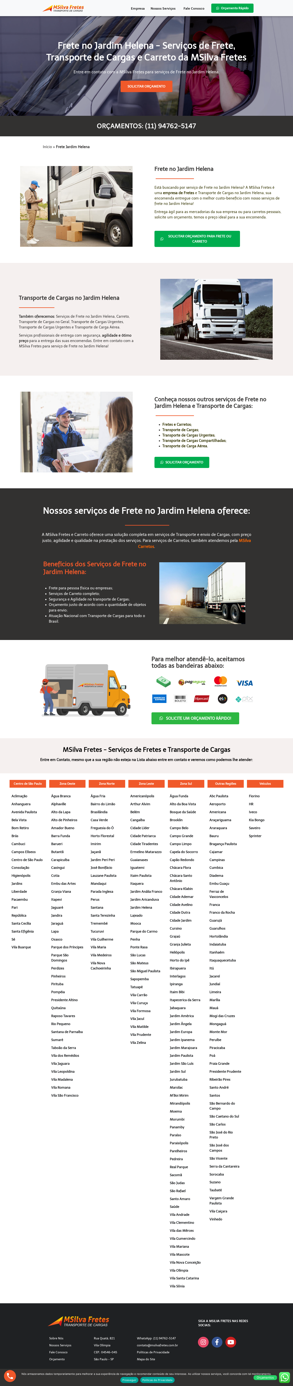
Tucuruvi (97, 931)
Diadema (216, 876)
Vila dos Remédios (65, 1056)
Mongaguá (217, 1024)
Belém (135, 812)
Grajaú (175, 936)
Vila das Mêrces (182, 1231)
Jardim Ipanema (182, 1040)
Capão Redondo (182, 860)
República (19, 915)
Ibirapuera (178, 968)
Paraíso (175, 1135)
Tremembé (99, 923)
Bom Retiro (20, 828)
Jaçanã (96, 852)
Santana (97, 907)
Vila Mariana (179, 1246)
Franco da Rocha (222, 912)
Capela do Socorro (184, 852)
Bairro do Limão (103, 804)
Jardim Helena (141, 907)
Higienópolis (21, 876)
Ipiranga (176, 984)
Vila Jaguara (60, 1064)
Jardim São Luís (182, 1064)
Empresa (138, 8)
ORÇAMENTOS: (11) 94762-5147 (146, 126)
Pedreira (176, 1159)
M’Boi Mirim (179, 1095)
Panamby (177, 1127)
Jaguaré (57, 907)
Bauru (214, 836)
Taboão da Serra (63, 1048)
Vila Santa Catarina (184, 1278)
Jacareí (214, 976)
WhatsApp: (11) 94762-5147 (156, 1338)
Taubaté (215, 1190)
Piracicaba (217, 1048)
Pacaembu (20, 899)
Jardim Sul (178, 1071)
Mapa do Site (146, 1359)
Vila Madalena (62, 1079)
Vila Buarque (21, 947)
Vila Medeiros (101, 955)
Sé (13, 939)
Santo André (219, 1087)
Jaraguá (57, 923)
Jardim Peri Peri (103, 860)
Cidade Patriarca (143, 836)
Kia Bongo (256, 820)
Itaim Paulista (140, 876)
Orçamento (57, 1359)
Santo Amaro (180, 1199)
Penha (135, 939)
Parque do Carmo (143, 931)
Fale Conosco (194, 8)
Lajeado (136, 915)
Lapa (55, 931)
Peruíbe (215, 1040)
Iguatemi (137, 868)
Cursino (176, 928)
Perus (95, 899)
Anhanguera (21, 804)
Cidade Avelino (181, 905)
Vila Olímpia (179, 1270)
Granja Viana (61, 892)
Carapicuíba (60, 860)
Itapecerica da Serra (185, 1000)
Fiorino (254, 796)
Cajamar (216, 852)
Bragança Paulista (223, 844)
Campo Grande (181, 836)
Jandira (56, 915)
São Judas (177, 1183)
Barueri (56, 844)
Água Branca (61, 796)
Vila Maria (98, 947)
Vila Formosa (140, 1011)
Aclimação (19, 796)
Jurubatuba (178, 1079)
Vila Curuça (139, 1003)
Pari (15, 907)
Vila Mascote (180, 1254)
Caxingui (58, 868)
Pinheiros (58, 976)
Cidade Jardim (181, 920)
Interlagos (178, 976)
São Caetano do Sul (224, 1116)
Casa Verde (99, 820)
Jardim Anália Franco (146, 892)
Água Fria (98, 796)
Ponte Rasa (138, 947)
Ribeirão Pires (219, 1079)
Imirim (96, 844)
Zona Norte (107, 783)
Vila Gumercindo (182, 1239)
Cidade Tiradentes (144, 844)
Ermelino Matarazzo (146, 852)
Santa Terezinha (103, 915)
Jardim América (182, 1016)
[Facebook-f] (217, 1342)
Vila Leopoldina (63, 1071)
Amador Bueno (62, 828)
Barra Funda (60, 836)
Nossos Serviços (163, 8)
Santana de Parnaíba (67, 1032)
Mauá (213, 1008)
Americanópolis (142, 796)
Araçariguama (220, 820)
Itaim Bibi (177, 992)
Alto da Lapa (60, 812)
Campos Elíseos (24, 852)
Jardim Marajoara (183, 1048)
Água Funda (179, 796)
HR (251, 804)
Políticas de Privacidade (153, 1352)
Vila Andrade (179, 1215)
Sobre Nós (56, 1338)
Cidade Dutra (180, 912)
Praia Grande (219, 1064)
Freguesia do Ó (102, 828)
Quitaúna (58, 1008)
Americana (217, 812)
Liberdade (19, 892)
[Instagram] (203, 1342)
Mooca (135, 923)
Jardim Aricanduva (144, 899)
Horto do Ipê (179, 960)
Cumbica (216, 868)
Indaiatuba (217, 944)
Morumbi (177, 1119)
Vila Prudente (140, 1035)
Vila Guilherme (102, 939)
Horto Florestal (102, 836)
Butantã (57, 852)
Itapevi (56, 899)
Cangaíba (137, 820)
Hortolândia (218, 936)
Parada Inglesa (102, 892)
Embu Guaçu (219, 884)
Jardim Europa (181, 1032)
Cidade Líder (139, 828)
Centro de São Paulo (28, 783)
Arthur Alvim (140, 804)
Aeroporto (217, 804)
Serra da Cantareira (224, 1166)
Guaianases (139, 860)
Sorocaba (216, 1174)
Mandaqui (98, 884)
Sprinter (255, 836)
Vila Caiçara (218, 1211)
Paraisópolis (179, 1143)
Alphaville (58, 804)
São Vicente (218, 1158)
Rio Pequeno (60, 1024)
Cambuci (18, 844)
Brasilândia (99, 812)
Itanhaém (216, 952)
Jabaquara (178, 1008)
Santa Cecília (21, 923)
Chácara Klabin (181, 889)
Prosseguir (129, 1380)
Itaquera (137, 884)
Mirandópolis (180, 1103)
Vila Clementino (182, 1223)
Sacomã (176, 1175)
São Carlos (217, 1124)
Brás (15, 836)
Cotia (55, 876)
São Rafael (178, 1191)
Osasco (56, 939)
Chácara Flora (180, 868)
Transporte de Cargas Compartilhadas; (194, 440)
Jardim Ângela (181, 1024)
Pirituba (57, 984)
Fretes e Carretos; (177, 424)
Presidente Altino (64, 1000)
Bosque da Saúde (183, 812)
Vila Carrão (138, 995)
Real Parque (179, 1167)
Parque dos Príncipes (67, 947)
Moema (176, 1111)
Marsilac (176, 1087)
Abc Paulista (218, 796)
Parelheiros (178, 1151)
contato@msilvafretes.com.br (157, 1345)
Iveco (253, 812)
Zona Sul (186, 783)
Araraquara (218, 828)
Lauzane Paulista (103, 876)
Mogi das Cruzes (222, 1016)
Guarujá (215, 920)
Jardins (17, 884)
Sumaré (57, 1040)
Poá (212, 1056)
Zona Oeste (67, 783)
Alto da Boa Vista (183, 804)
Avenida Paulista (24, 812)
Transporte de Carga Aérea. (185, 446)
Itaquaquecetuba (222, 960)
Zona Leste (146, 783)
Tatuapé (136, 987)
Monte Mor (218, 1032)
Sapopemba (139, 979)
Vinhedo (215, 1219)
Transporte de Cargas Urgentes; (188, 435)
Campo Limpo (181, 844)
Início (47, 147)
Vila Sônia (177, 1286)
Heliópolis (177, 952)
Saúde (174, 1207)
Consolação (20, 868)
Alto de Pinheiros (64, 820)
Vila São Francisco (65, 1095)
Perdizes (57, 968)
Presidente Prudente (225, 1071)
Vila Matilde (139, 1027)
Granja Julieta (180, 944)
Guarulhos (217, 928)
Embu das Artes (63, 884)
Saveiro (254, 828)
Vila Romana (60, 1087)
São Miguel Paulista (145, 971)
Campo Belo (179, 828)
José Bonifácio (101, 868)
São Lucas (138, 955)
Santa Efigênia (23, 931)
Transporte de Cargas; (180, 430)
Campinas (217, 860)
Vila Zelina (138, 1043)
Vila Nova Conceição (185, 1262)
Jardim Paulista (181, 1056)
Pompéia (58, 992)
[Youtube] (230, 1342)
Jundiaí (214, 984)
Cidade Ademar (182, 897)
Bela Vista (19, 820)
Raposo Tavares (63, 1016)
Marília (214, 1000)
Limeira (215, 992)
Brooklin (176, 820)
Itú (211, 968)
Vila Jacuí (137, 1019)
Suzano (215, 1182)
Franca (214, 905)
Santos (214, 1095)
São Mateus (139, 963)
